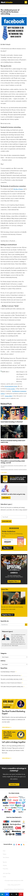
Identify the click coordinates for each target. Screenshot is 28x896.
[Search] (26, 624)
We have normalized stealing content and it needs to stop (11, 675)
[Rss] (23, 844)
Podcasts (4, 854)
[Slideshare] (21, 844)
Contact (4, 876)
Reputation (5, 862)
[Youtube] (19, 844)
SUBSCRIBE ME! (6, 521)
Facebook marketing (19, 465)
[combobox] (13, 624)
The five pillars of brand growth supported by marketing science (12, 686)
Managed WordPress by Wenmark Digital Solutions (14, 889)
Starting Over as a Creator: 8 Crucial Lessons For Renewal (11, 682)
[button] (26, 2)
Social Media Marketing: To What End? (8, 671)
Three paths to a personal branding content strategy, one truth (11, 679)
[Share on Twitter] (11, 894)
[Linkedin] (14, 844)
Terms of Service (6, 857)
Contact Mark (8, 396)
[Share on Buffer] (16, 894)
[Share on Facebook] (7, 894)
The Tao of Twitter (18, 189)
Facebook (16, 469)
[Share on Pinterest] (21, 894)
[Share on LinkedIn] (2, 894)
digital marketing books (11, 386)
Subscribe (5, 865)
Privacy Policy (5, 868)
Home (4, 850)
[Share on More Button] (25, 894)
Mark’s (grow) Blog (6, 873)
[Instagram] (16, 844)
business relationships (8, 465)
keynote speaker (11, 388)
